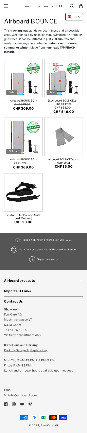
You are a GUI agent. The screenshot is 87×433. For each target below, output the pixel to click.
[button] (72, 6)
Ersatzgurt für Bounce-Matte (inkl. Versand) (23, 216)
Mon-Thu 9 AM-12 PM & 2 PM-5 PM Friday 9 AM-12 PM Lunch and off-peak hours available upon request (38, 360)
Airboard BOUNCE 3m (23, 159)
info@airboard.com (22, 395)
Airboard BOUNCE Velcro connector (63, 161)
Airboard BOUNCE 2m (23, 100)
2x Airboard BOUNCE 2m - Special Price (64, 102)
